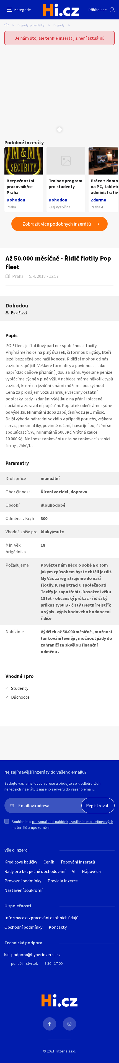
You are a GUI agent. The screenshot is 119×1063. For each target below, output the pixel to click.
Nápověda (91, 871)
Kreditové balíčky (20, 862)
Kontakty (58, 927)
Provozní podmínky (22, 880)
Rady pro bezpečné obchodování (34, 871)
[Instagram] (69, 1024)
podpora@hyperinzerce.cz (36, 954)
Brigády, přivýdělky (31, 25)
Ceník (48, 862)
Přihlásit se (98, 9)
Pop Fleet (19, 312)
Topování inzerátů (77, 862)
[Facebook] (49, 1024)
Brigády (58, 25)
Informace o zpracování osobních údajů (41, 917)
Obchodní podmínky (23, 927)
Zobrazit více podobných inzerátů (56, 224)
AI (74, 871)
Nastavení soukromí (23, 890)
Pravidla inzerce (63, 880)
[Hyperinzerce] (61, 10)
